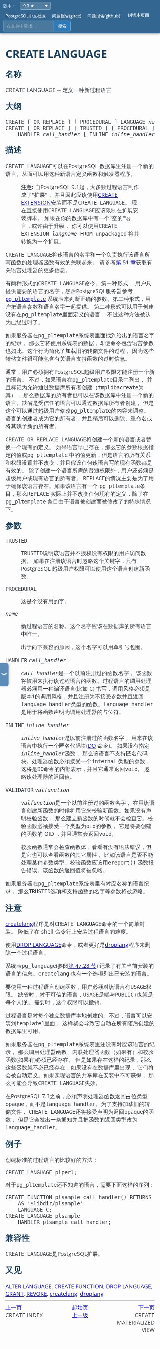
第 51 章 (126, 262)
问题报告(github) (103, 16)
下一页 (146, 1307)
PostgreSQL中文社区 (25, 16)
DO (92, 745)
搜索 (62, 26)
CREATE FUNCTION (78, 1286)
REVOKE (36, 1293)
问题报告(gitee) (66, 16)
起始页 (80, 1307)
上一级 (80, 1315)
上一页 (13, 1307)
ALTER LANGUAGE (28, 1286)
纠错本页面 (138, 15)
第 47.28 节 (82, 965)
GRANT (14, 1293)
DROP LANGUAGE (38, 944)
